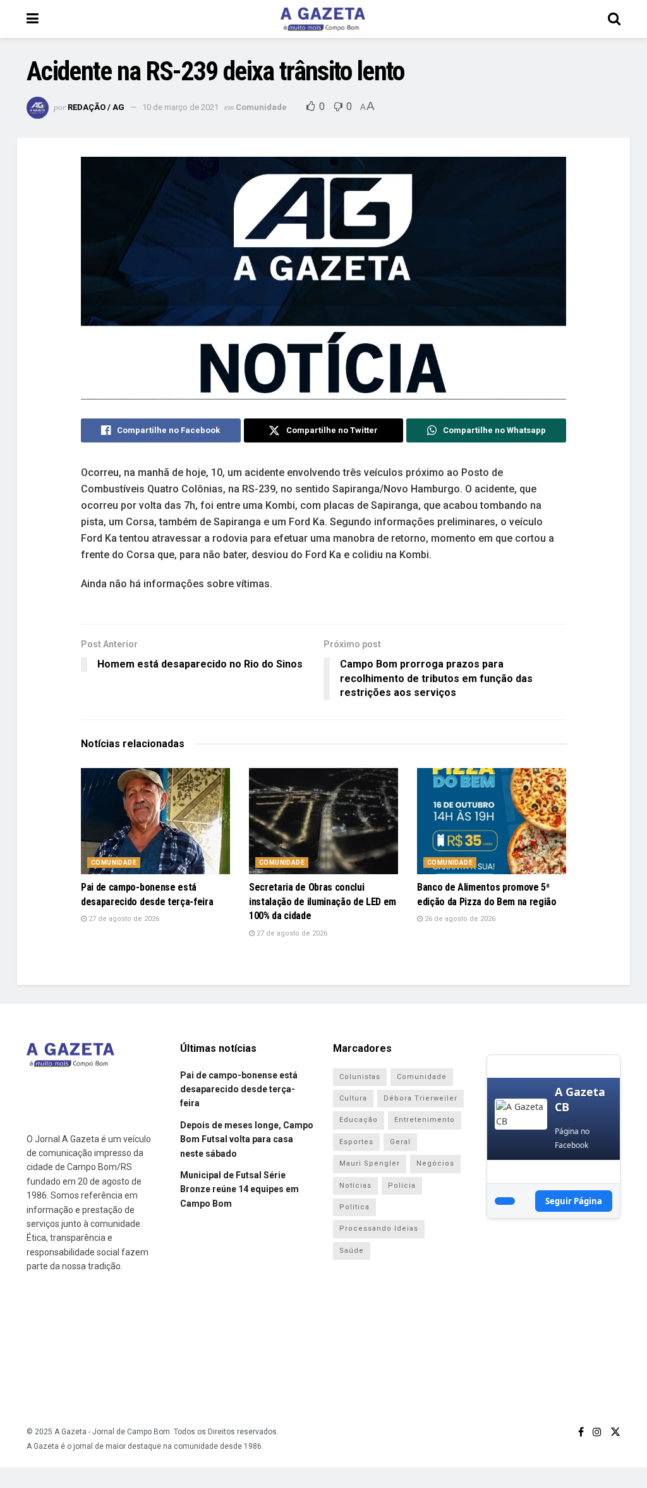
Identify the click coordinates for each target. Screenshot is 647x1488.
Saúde (351, 1251)
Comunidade (261, 107)
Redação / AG (96, 107)
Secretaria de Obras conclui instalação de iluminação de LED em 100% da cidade (322, 901)
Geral (400, 1142)
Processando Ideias (378, 1228)
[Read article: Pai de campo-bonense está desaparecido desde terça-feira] (155, 821)
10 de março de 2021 (180, 107)
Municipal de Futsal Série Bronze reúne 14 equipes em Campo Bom (239, 1189)
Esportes (356, 1142)
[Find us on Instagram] (597, 1432)
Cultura (353, 1098)
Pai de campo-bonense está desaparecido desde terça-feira (239, 1089)
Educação (358, 1120)
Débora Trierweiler (420, 1098)
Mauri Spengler (369, 1163)
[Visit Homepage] (323, 19)
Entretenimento (424, 1120)
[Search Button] (614, 19)
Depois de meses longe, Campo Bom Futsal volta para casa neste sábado (246, 1139)
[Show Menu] (33, 19)
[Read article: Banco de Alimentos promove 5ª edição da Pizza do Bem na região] (491, 821)
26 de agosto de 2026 (459, 919)
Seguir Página (573, 1201)
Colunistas (359, 1077)
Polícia (402, 1185)
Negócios (435, 1163)
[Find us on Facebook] (581, 1432)
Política (354, 1207)
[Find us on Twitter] (615, 1432)
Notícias (355, 1185)
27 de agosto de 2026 (123, 919)
